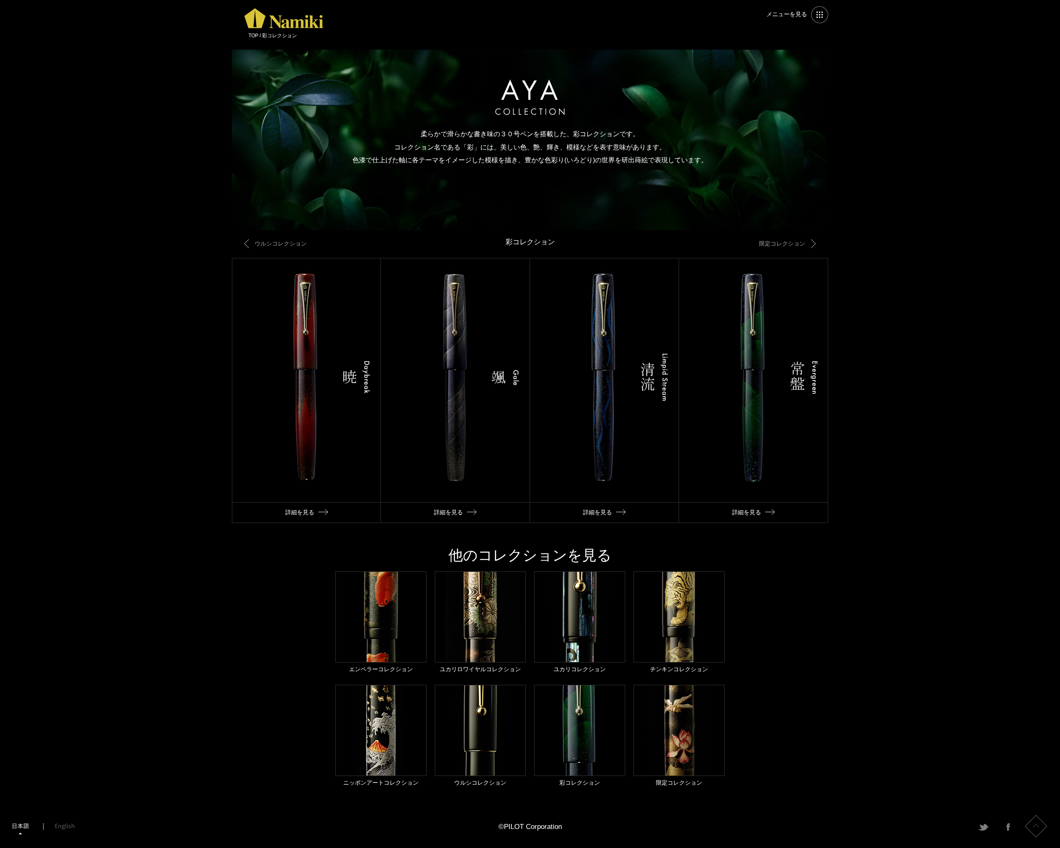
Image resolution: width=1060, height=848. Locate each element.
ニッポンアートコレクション (380, 735)
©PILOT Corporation (530, 827)
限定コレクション (782, 243)
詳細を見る (306, 390)
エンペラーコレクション (380, 621)
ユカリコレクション (579, 621)
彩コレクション (579, 735)
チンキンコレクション (679, 621)
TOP (253, 35)
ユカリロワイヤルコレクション (480, 621)
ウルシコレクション (281, 243)
